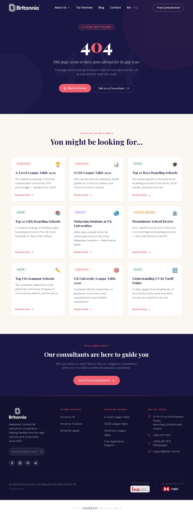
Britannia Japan (70, 430)
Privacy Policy (16, 489)
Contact (115, 7)
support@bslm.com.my (166, 451)
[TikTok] (36, 463)
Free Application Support (114, 443)
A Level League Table (117, 417)
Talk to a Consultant (111, 88)
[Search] (41, 451)
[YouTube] (28, 463)
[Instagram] (20, 463)
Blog (101, 7)
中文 (135, 7)
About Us (61, 7)
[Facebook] (12, 463)
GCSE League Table (116, 423)
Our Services (84, 7)
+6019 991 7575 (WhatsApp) (162, 443)
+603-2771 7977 (162, 435)
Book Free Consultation (94, 380)
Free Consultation (168, 7)
